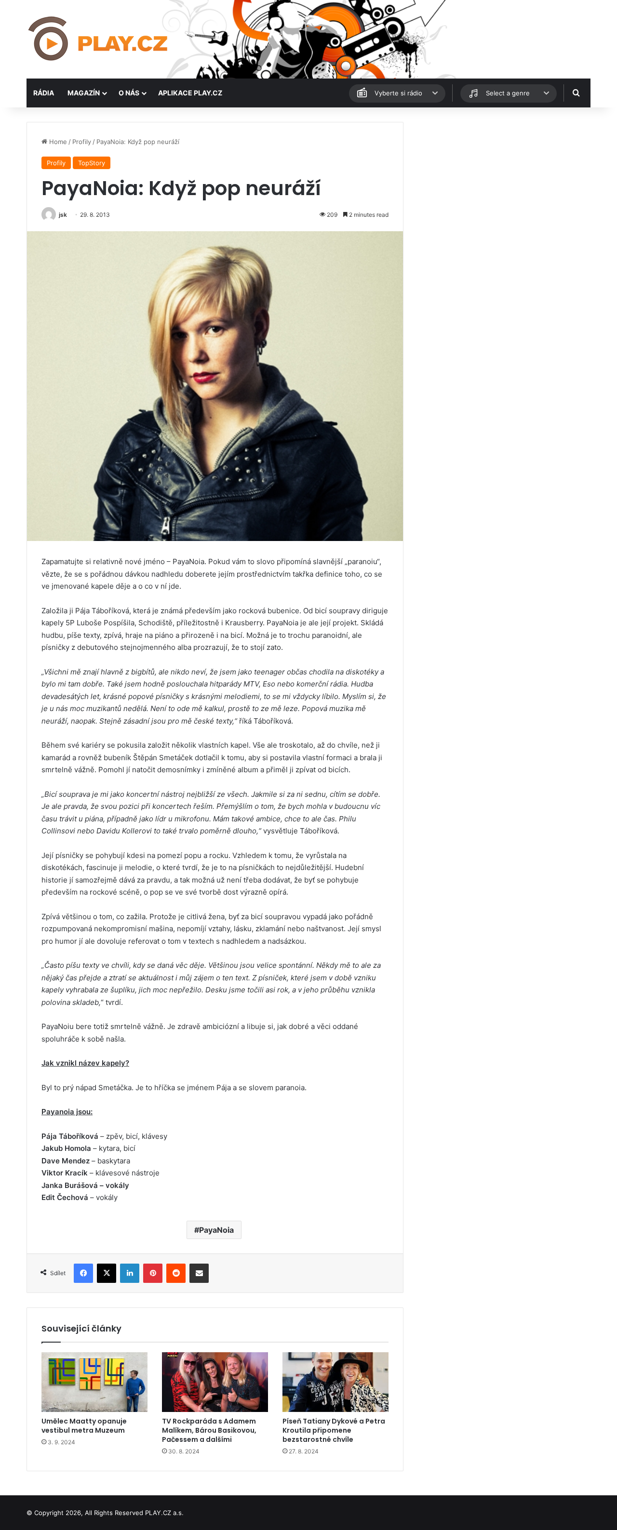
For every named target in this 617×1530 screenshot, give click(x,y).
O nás (129, 93)
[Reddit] (176, 1273)
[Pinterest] (152, 1273)
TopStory (91, 163)
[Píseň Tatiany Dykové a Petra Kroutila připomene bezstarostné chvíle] (335, 1382)
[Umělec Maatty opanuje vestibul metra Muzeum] (94, 1382)
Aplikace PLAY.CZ (190, 93)
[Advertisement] (501, 189)
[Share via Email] (199, 1273)
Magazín (83, 93)
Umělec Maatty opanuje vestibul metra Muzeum (84, 1425)
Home (57, 141)
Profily (81, 141)
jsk (63, 214)
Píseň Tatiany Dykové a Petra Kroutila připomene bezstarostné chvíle (333, 1430)
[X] (106, 1273)
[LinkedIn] (129, 1273)
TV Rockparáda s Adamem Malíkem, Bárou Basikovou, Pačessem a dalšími (209, 1430)
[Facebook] (83, 1273)
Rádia (43, 93)
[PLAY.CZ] (99, 39)
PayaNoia (216, 1230)
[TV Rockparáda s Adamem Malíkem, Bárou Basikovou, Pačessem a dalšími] (215, 1382)
